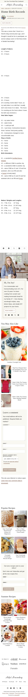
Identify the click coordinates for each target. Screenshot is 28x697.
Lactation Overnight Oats (14, 362)
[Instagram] (5, 315)
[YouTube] (8, 315)
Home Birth (8, 8)
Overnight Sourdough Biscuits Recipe (7, 556)
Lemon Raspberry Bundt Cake (21, 618)
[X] (15, 315)
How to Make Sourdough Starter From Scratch (21, 530)
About (20, 681)
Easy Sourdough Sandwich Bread (20, 556)
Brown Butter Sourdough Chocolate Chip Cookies (7, 620)
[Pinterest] (18, 315)
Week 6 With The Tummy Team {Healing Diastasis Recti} (19, 398)
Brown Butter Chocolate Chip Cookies (20, 645)
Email (5, 449)
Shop (24, 681)
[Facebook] (12, 315)
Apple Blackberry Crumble (7, 644)
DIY (16, 681)
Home (2, 8)
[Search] (26, 4)
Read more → (10, 310)
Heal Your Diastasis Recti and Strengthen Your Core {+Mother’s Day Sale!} (19, 369)
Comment (6, 424)
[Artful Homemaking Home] (14, 4)
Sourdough (11, 681)
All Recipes (4, 681)
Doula (4, 173)
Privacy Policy (5, 693)
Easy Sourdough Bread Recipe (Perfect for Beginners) (7, 531)
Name (5, 443)
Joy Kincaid (11, 16)
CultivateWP (16, 695)
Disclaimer (11, 693)
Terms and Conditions (20, 693)
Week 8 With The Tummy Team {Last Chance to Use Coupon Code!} (19, 384)
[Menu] (1, 4)
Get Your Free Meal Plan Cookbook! (14, 1)
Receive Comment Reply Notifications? (10, 455)
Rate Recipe (6, 23)
